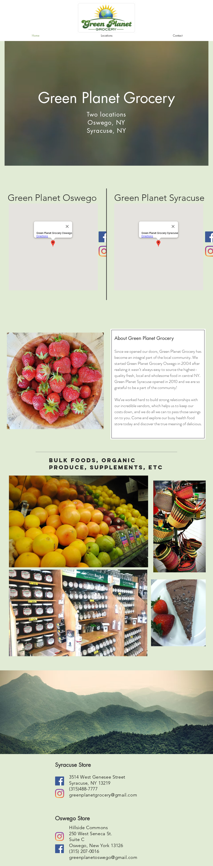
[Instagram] (104, 251)
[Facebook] (104, 236)
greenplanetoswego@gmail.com (103, 857)
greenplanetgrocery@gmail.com (103, 795)
